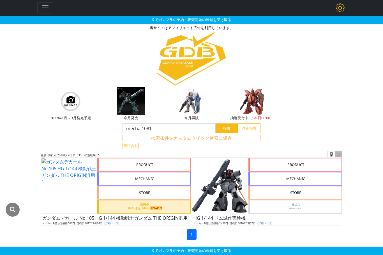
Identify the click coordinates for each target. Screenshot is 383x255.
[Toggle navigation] (45, 7)
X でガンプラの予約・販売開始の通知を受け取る (191, 19)
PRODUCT (144, 164)
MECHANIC (144, 178)
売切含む (130, 145)
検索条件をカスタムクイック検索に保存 (191, 138)
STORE (144, 192)
